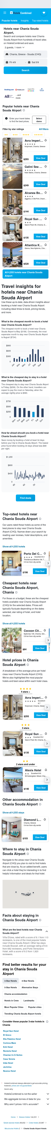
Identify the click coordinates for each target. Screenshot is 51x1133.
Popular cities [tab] (35, 1007)
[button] (5, 13)
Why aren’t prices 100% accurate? (21, 1104)
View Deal (40, 158)
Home (13, 1117)
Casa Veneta (9, 1058)
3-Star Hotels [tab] (10, 980)
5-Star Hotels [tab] (10, 987)
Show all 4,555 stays (13, 812)
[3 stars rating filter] (15, 135)
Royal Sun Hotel (11, 1030)
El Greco (7, 1034)
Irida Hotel (8, 1062)
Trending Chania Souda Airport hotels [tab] (22, 1013)
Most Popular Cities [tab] (13, 1007)
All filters (43, 129)
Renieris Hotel (10, 1050)
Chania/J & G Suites (12, 1054)
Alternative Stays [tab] (30, 987)
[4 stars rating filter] (26, 135)
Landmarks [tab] (29, 1000)
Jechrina (7, 1066)
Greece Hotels (24, 1117)
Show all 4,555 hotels (14, 546)
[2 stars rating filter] (6, 135)
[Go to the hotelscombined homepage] (21, 12)
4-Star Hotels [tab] (28, 980)
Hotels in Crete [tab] (11, 1000)
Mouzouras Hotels (12, 1128)
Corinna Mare (9, 1042)
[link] (25, 274)
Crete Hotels (33, 1122)
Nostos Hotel (9, 1070)
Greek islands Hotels (12, 1122)
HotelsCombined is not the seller (20, 1093)
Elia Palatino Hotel (12, 1038)
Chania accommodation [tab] (15, 993)
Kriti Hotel (8, 1046)
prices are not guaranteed (21, 1085)
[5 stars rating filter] (38, 135)
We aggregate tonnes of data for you (22, 1099)
